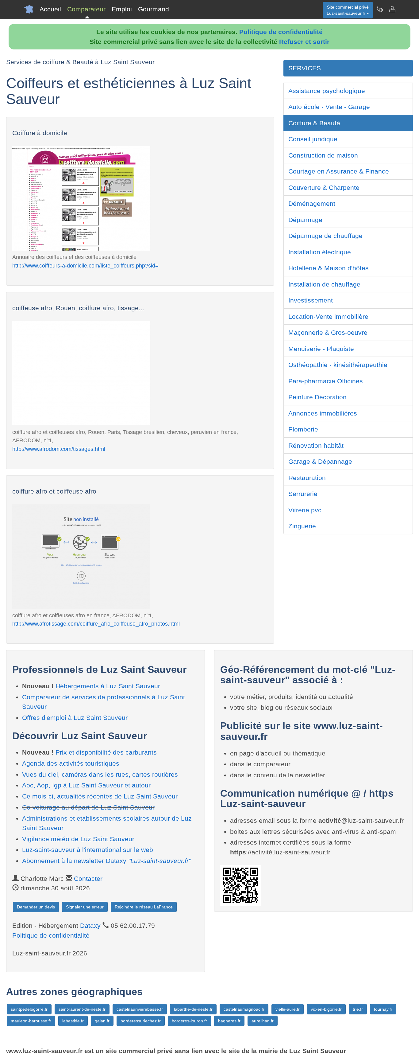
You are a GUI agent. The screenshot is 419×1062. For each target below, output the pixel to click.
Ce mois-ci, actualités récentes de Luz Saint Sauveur (100, 796)
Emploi (122, 9)
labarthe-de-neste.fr (193, 1009)
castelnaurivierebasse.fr (140, 1009)
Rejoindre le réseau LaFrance (144, 906)
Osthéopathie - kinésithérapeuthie (337, 364)
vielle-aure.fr (287, 1009)
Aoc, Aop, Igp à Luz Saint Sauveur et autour (86, 785)
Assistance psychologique (326, 90)
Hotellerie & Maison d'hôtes (328, 267)
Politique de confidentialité (281, 31)
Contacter (88, 878)
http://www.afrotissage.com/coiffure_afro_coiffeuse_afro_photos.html (96, 623)
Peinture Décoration (317, 396)
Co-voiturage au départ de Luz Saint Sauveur (88, 807)
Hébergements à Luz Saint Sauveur (108, 685)
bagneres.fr (229, 1020)
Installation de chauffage (324, 284)
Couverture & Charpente (323, 187)
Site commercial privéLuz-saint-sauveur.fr (348, 10)
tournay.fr (383, 1009)
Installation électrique (319, 252)
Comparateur (86, 9)
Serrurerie (302, 493)
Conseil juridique (312, 139)
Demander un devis (36, 906)
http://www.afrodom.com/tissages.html (58, 449)
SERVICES (304, 68)
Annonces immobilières (322, 413)
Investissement (310, 300)
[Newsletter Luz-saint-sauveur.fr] (380, 9)
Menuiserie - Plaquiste (321, 348)
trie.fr (358, 1009)
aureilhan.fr (263, 1020)
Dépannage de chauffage (325, 235)
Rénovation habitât (316, 445)
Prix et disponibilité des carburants (106, 752)
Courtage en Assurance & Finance (338, 171)
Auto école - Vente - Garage (329, 106)
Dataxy (90, 925)
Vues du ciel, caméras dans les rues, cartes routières (100, 774)
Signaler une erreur (85, 906)
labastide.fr (73, 1020)
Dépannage (305, 219)
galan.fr (102, 1020)
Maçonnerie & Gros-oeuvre (327, 332)
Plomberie (303, 429)
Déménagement (311, 203)
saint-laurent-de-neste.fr (82, 1009)
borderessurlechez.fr (141, 1020)
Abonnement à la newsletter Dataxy (106, 860)
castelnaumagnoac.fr (244, 1009)
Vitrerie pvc (304, 509)
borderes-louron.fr (189, 1020)
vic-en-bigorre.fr (326, 1009)
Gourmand (153, 9)
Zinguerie (302, 525)
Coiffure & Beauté (314, 123)
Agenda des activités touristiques (70, 763)
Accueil (50, 9)
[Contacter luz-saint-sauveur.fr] (392, 9)
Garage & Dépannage (320, 461)
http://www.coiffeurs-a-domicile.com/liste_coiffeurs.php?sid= (85, 265)
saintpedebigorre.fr (29, 1009)
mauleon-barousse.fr (31, 1020)
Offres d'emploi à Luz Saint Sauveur (75, 717)
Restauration (307, 477)
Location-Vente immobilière (328, 316)
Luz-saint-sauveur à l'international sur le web (87, 849)
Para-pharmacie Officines (325, 381)
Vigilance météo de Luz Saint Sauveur (78, 838)
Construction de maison (323, 155)
